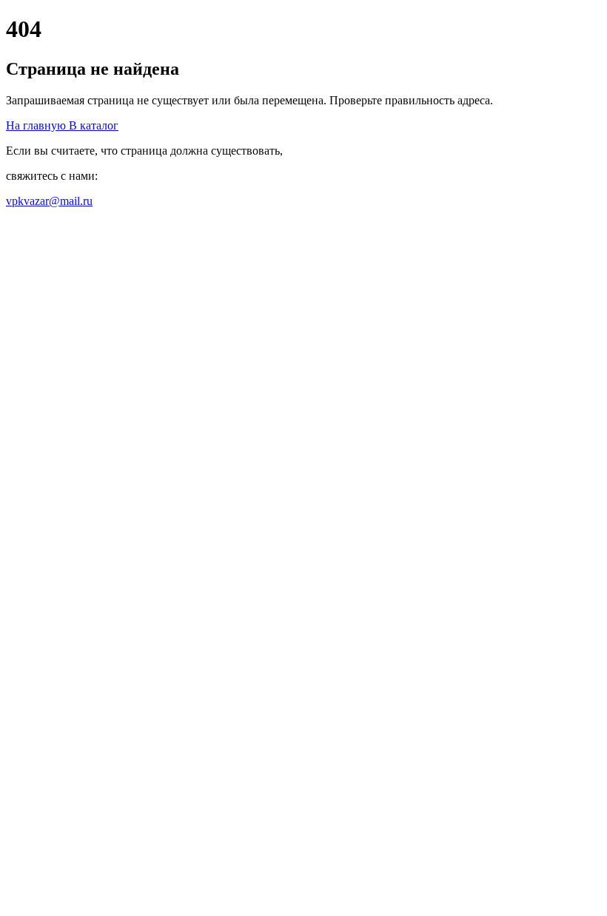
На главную (37, 125)
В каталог (93, 125)
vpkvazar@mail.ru (49, 201)
